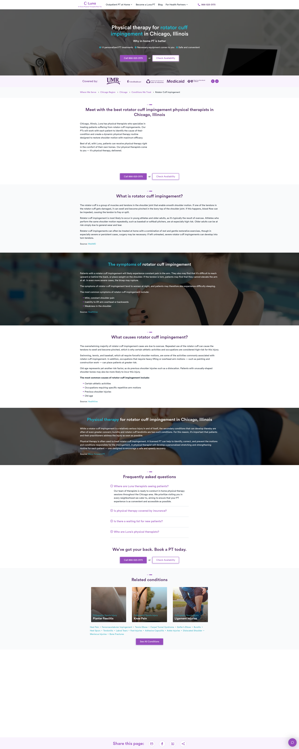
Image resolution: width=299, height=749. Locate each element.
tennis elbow (141, 627)
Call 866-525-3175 (133, 58)
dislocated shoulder (193, 631)
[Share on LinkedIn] (173, 744)
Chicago (123, 92)
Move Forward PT (96, 454)
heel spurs (95, 631)
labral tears (122, 631)
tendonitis (108, 631)
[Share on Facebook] (162, 744)
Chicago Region (107, 92)
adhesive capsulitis (155, 631)
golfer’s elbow (184, 627)
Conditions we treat (141, 92)
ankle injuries (174, 631)
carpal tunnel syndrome (162, 627)
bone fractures (117, 634)
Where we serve (88, 92)
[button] (213, 81)
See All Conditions (149, 641)
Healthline (93, 312)
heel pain (95, 627)
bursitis (197, 627)
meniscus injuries (98, 634)
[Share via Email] (152, 744)
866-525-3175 (208, 5)
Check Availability (165, 58)
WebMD (92, 244)
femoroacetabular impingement (117, 627)
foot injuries (136, 631)
